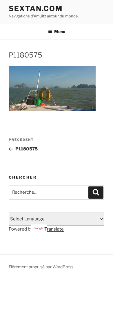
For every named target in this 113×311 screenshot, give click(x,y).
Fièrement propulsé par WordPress (41, 266)
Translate (54, 229)
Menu (59, 31)
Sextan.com (36, 8)
